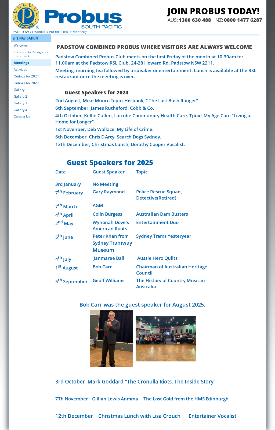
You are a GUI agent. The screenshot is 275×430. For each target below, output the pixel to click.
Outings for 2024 (26, 76)
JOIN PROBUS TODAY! (213, 11)
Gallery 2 (20, 96)
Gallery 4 (20, 110)
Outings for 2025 (26, 83)
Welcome (21, 45)
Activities (20, 69)
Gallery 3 (20, 103)
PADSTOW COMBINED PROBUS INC (41, 31)
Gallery (19, 90)
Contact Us (22, 117)
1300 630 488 (195, 20)
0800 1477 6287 (243, 20)
